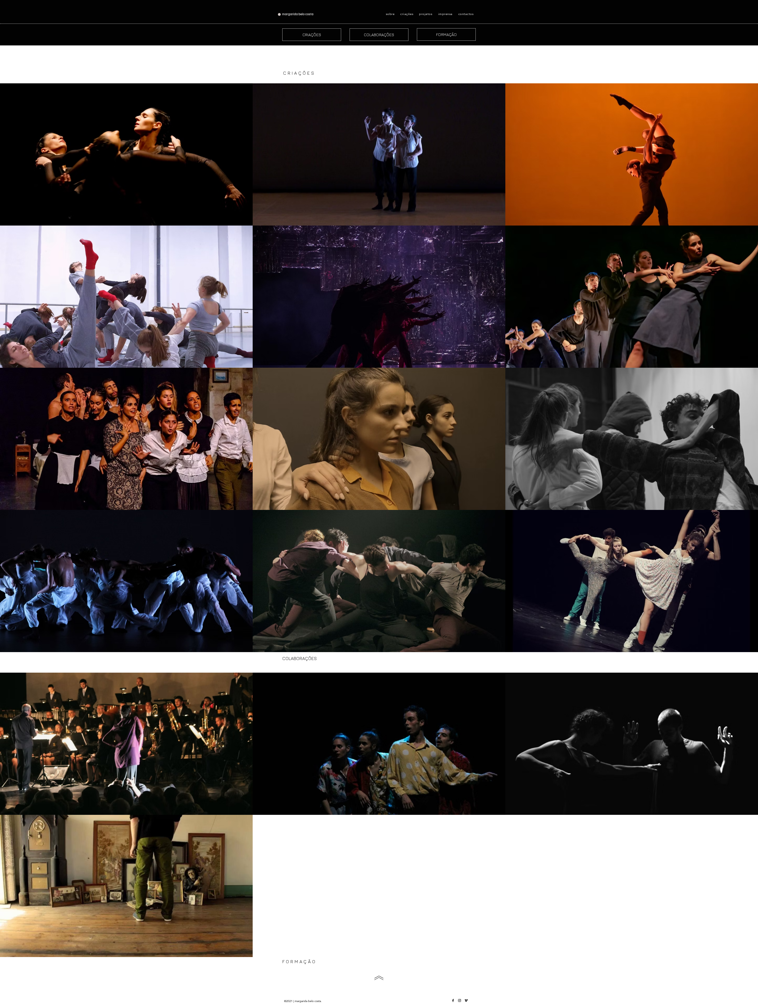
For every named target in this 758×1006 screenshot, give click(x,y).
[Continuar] (379, 977)
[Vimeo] (466, 1000)
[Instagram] (460, 1000)
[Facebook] (453, 1000)
